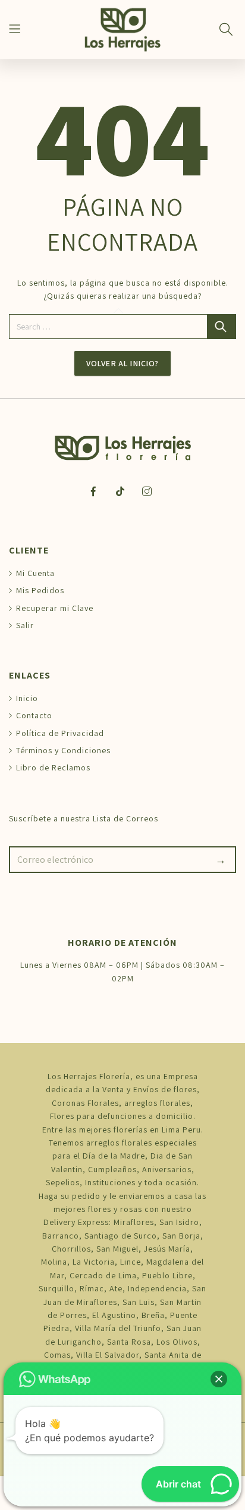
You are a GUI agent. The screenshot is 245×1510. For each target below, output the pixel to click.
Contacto (34, 715)
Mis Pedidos (40, 590)
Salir (25, 625)
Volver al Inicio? (122, 363)
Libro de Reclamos (53, 767)
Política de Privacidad (60, 733)
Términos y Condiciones (63, 750)
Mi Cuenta (35, 573)
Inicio (27, 698)
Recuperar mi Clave (54, 608)
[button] (219, 1379)
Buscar (222, 326)
